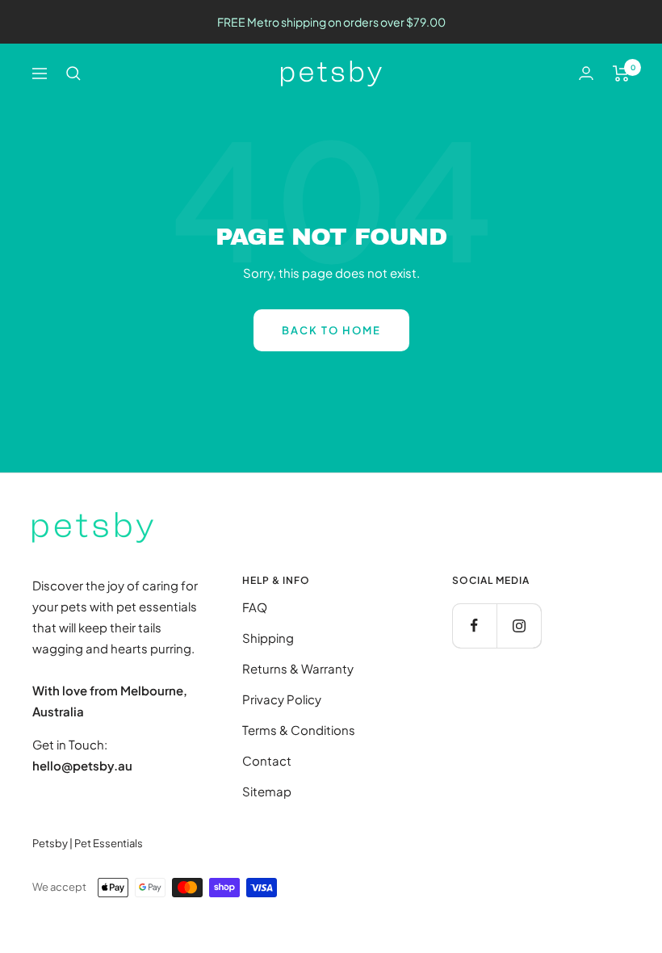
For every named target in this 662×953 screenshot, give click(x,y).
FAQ (254, 607)
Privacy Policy (281, 699)
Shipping (268, 637)
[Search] (73, 73)
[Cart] (621, 73)
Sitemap (266, 791)
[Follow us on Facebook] (474, 625)
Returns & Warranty (298, 668)
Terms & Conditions (298, 729)
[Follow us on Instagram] (519, 625)
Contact (266, 760)
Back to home (331, 330)
